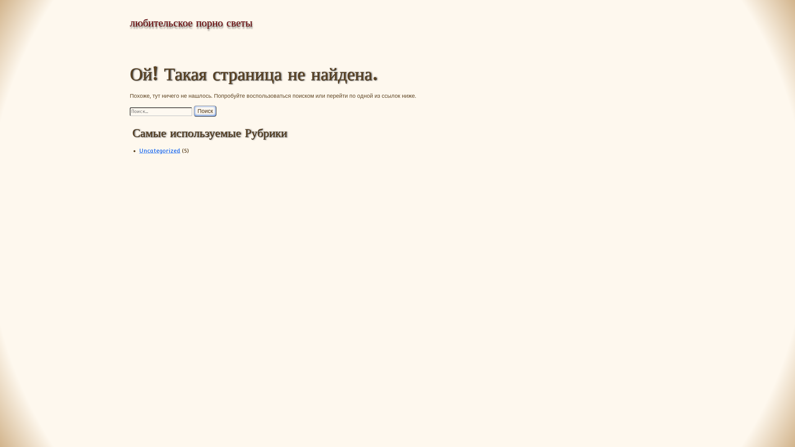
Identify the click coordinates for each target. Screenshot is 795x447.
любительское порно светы (191, 22)
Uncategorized (159, 150)
